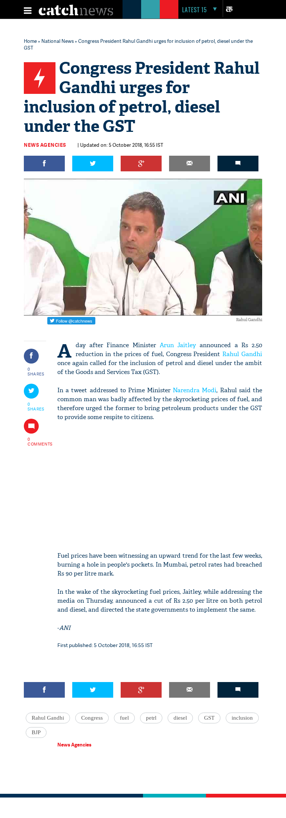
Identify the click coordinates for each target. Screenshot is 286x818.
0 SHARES (36, 371)
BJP (36, 732)
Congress (92, 718)
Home (30, 41)
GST (209, 718)
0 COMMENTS (36, 441)
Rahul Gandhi (242, 354)
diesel (180, 718)
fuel (124, 718)
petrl (151, 718)
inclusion (242, 718)
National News (57, 41)
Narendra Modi (194, 390)
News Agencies (45, 145)
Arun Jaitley (178, 345)
